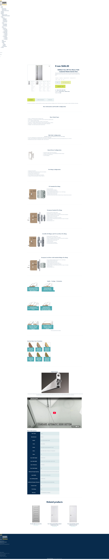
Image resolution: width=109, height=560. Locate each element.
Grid (3, 43)
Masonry (4, 45)
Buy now (65, 82)
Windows (2, 11)
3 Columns (5, 34)
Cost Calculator (4, 46)
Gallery (3, 42)
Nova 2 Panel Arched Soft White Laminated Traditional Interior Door (54, 524)
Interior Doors (4, 8)
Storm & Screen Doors (5, 10)
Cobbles (4, 44)
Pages (2, 16)
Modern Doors (67, 91)
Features (3, 17)
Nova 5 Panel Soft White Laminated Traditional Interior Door (73, 524)
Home (2, 6)
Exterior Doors (4, 9)
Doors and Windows (50, 558)
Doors (2, 7)
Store (3, 40)
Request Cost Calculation (6, 15)
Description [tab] (31, 99)
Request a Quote (4, 14)
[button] (49, 66)
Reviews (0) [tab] (50, 99)
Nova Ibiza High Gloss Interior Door (36, 523)
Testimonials (4, 41)
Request (2, 13)
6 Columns (5, 39)
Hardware (2, 12)
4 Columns (5, 35)
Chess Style (5, 36)
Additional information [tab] (40, 99)
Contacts (2, 47)
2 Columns (5, 33)
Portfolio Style (5, 32)
